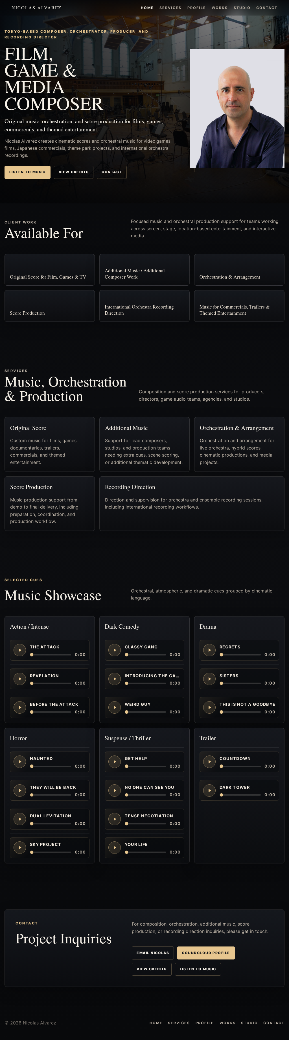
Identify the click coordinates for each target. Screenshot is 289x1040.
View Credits (74, 172)
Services (170, 8)
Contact (266, 8)
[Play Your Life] (114, 847)
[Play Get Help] (114, 761)
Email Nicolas (153, 953)
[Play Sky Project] (20, 847)
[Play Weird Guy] (114, 707)
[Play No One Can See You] (114, 790)
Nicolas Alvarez (37, 7)
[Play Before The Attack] (20, 707)
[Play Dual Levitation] (20, 819)
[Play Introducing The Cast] (114, 679)
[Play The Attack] (20, 650)
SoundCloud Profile (206, 953)
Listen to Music (27, 172)
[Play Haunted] (20, 761)
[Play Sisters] (209, 679)
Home (147, 8)
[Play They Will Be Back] (20, 790)
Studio (242, 8)
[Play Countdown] (209, 761)
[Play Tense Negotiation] (114, 819)
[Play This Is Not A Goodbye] (209, 707)
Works (220, 8)
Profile (196, 8)
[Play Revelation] (20, 679)
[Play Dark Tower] (209, 790)
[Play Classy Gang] (114, 650)
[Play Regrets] (209, 650)
